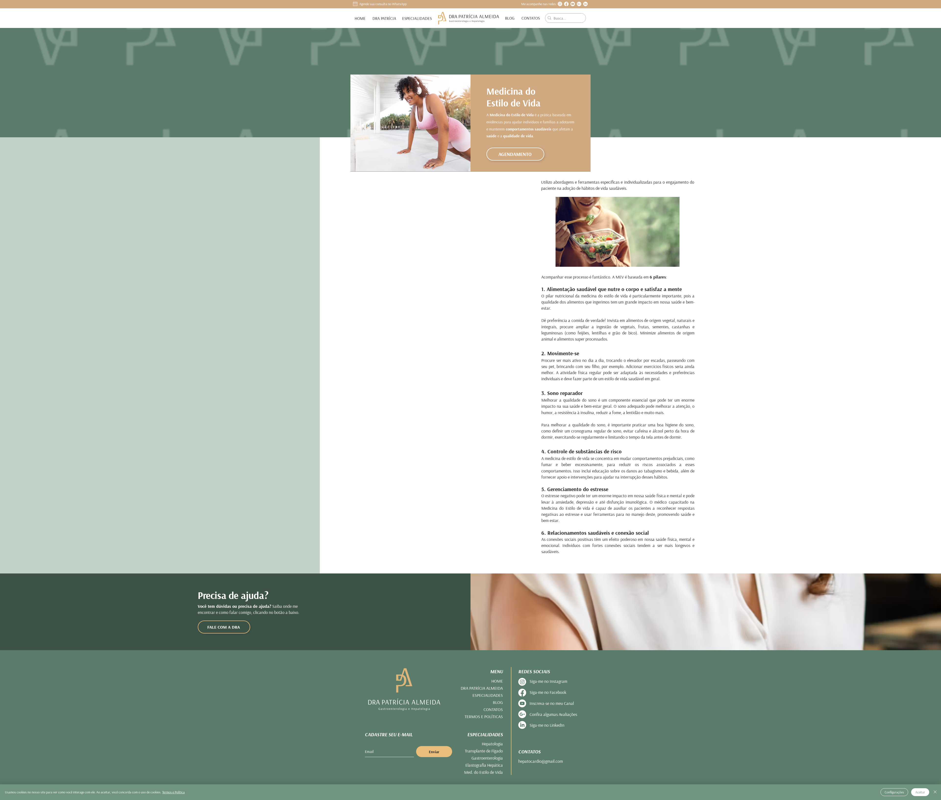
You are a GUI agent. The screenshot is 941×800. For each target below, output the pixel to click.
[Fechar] (935, 792)
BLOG (498, 702)
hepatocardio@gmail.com (540, 761)
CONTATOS (493, 709)
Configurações (894, 792)
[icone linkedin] (585, 4)
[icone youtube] (572, 4)
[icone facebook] (566, 4)
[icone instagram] (560, 4)
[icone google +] (579, 4)
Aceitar (920, 792)
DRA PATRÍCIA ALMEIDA (482, 688)
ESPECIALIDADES (487, 695)
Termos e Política (173, 792)
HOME (497, 681)
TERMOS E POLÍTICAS (484, 716)
